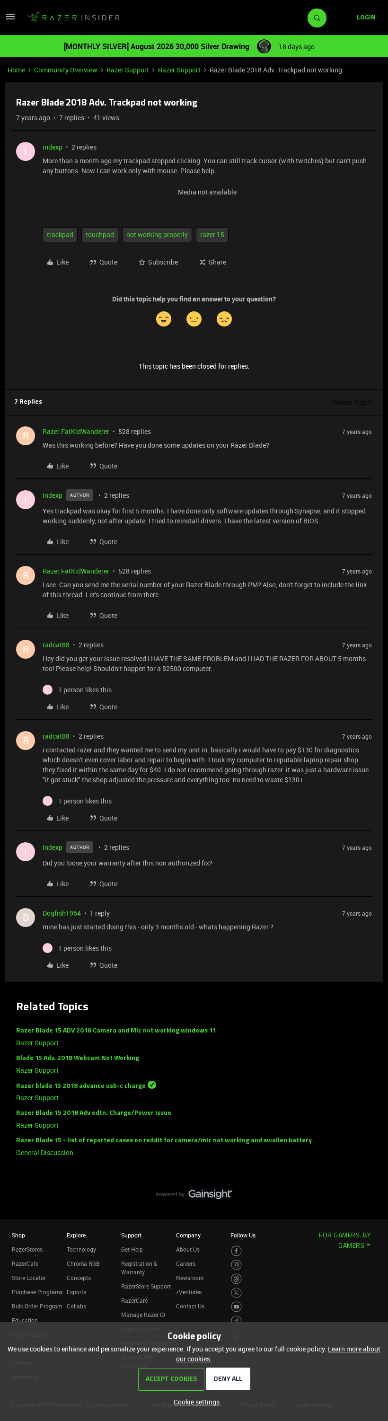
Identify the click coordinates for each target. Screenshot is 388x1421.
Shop (18, 1235)
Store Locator (29, 1277)
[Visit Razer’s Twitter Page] (236, 1293)
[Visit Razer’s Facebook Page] (236, 1251)
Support (131, 1235)
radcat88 (56, 644)
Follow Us (243, 1235)
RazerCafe (25, 1263)
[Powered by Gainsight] (194, 1197)
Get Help (132, 1249)
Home (16, 69)
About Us (188, 1249)
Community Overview (65, 69)
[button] (10, 19)
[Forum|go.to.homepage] (73, 18)
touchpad (100, 234)
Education (25, 1320)
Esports (76, 1292)
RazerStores (27, 1249)
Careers (185, 1263)
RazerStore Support (146, 1286)
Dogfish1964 (62, 913)
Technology (81, 1249)
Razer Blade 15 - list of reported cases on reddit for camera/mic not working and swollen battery (164, 1141)
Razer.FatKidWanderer (76, 431)
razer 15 (212, 234)
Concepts (79, 1277)
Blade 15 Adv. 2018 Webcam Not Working (77, 1058)
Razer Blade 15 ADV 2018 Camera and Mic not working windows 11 (116, 1031)
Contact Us (190, 1306)
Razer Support (127, 69)
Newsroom (189, 1277)
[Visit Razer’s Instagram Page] (236, 1265)
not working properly (157, 234)
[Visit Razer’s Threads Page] (236, 1279)
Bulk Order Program (37, 1306)
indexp (52, 146)
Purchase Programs (37, 1292)
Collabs (76, 1306)
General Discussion (44, 1152)
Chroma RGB (83, 1263)
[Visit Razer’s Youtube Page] (236, 1307)
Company (188, 1235)
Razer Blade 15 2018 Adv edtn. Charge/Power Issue (93, 1113)
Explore (76, 1235)
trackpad (60, 234)
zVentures (189, 1292)
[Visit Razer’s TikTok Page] (236, 1321)
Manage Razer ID (143, 1314)
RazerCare (134, 1300)
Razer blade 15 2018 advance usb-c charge (81, 1086)
